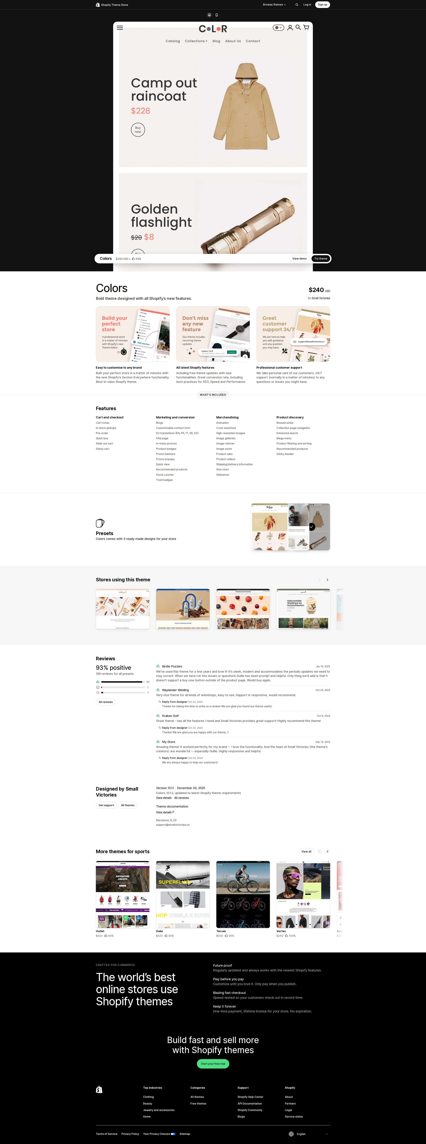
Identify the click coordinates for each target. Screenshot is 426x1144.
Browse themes (273, 4)
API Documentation (250, 1103)
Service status (294, 1116)
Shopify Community (250, 1110)
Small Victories (321, 298)
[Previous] (319, 579)
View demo (299, 258)
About (289, 1097)
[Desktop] (209, 15)
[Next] (327, 579)
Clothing (148, 1097)
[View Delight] (270, 526)
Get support (106, 805)
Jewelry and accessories (158, 1110)
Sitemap (185, 1134)
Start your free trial (213, 1063)
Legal (288, 1110)
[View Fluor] (290, 526)
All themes (127, 805)
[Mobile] (216, 15)
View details (164, 797)
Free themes (198, 1103)
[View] (122, 609)
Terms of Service (106, 1134)
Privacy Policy (130, 1134)
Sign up (322, 4)
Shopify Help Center (250, 1097)
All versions (181, 797)
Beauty (147, 1103)
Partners (290, 1103)
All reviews (106, 702)
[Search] (297, 4)
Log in (307, 4)
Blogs (241, 1116)
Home (147, 1116)
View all (306, 851)
